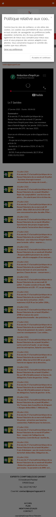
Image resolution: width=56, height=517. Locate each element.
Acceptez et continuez (41, 57)
